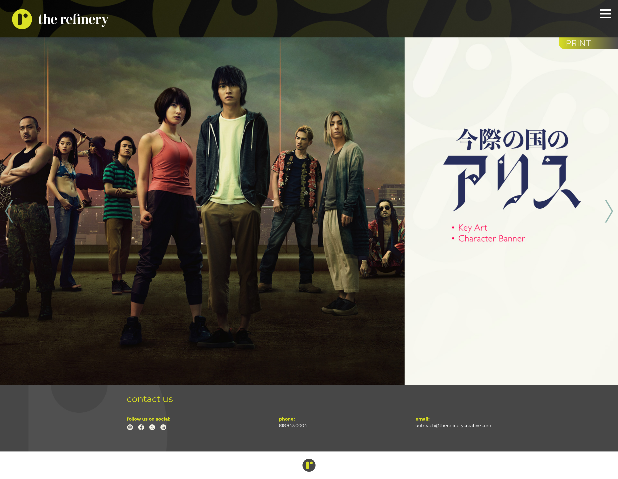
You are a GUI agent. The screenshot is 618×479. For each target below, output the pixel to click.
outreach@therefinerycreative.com (453, 425)
